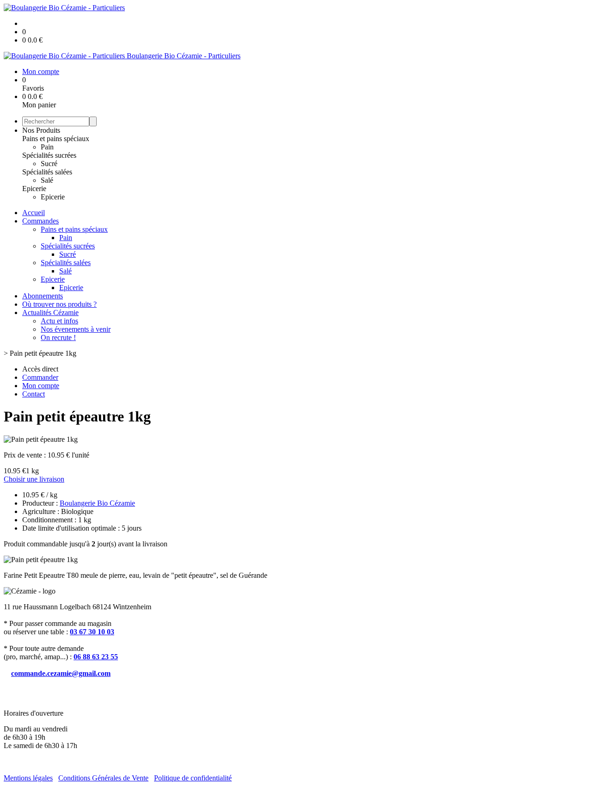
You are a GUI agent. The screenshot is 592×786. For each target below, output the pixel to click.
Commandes (40, 221)
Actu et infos (59, 321)
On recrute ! (58, 337)
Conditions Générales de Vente (103, 778)
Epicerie (34, 188)
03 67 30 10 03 (92, 632)
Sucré (49, 163)
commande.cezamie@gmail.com (61, 673)
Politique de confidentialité (193, 778)
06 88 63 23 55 (96, 657)
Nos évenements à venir (76, 329)
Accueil (33, 213)
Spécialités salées (47, 172)
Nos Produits (41, 130)
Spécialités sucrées (49, 155)
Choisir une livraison (34, 479)
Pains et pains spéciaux (55, 138)
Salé (47, 180)
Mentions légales (28, 778)
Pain (47, 147)
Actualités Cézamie (50, 312)
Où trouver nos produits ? (59, 304)
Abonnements (42, 296)
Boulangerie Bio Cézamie (97, 503)
